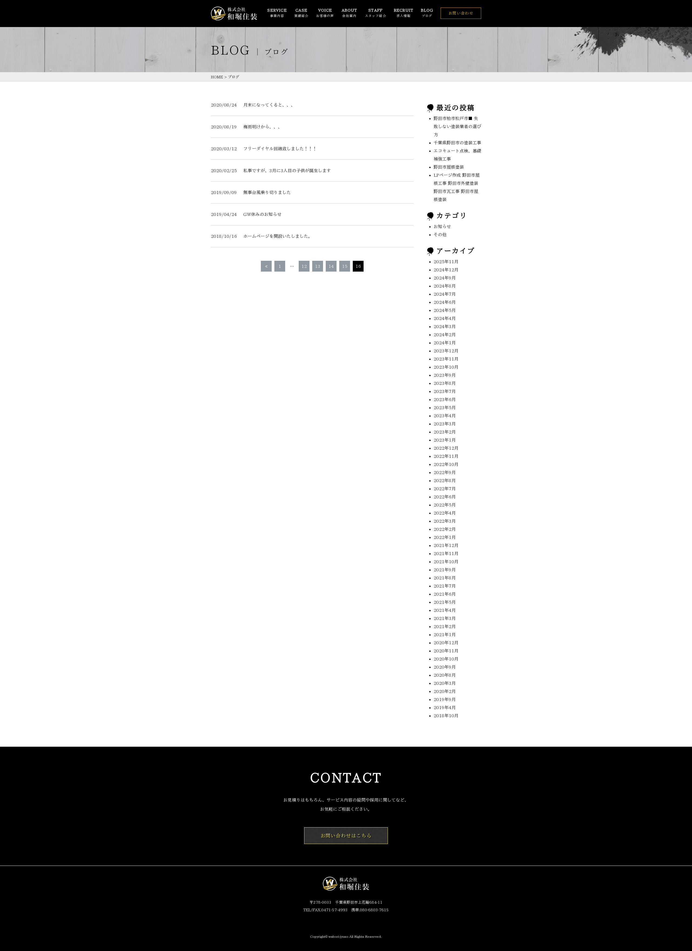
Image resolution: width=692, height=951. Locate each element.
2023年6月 (445, 399)
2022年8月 (445, 480)
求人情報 (403, 12)
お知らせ (442, 226)
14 (331, 266)
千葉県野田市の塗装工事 (457, 143)
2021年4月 (445, 610)
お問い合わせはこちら (346, 835)
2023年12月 (446, 351)
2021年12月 (446, 545)
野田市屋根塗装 (449, 167)
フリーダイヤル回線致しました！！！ (280, 148)
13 (317, 266)
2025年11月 (446, 261)
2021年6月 (445, 594)
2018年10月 (446, 715)
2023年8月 (445, 383)
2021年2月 (445, 626)
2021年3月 (445, 618)
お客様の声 (325, 12)
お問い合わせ (460, 13)
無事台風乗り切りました (267, 192)
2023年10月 (446, 367)
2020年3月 (445, 683)
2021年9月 (445, 570)
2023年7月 (445, 391)
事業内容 (277, 12)
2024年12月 (446, 270)
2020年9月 (445, 667)
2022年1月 (445, 537)
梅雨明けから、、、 (262, 127)
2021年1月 (445, 634)
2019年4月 (445, 707)
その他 (440, 234)
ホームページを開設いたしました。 (277, 236)
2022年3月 (445, 521)
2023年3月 (445, 424)
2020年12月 (446, 642)
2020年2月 (445, 691)
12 (304, 266)
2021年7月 (445, 586)
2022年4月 (445, 513)
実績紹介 (301, 12)
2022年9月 (445, 472)
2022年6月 (445, 497)
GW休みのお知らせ (262, 214)
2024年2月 (445, 334)
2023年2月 (445, 432)
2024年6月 (445, 302)
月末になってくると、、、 (269, 105)
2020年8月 (445, 675)
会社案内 (349, 12)
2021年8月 (445, 578)
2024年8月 (445, 286)
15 (344, 266)
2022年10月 (446, 464)
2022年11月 (446, 456)
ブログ (427, 12)
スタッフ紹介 (375, 12)
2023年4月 (445, 415)
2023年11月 (446, 359)
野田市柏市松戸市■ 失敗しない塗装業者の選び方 (457, 126)
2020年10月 (446, 659)
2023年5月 (445, 407)
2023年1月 (445, 440)
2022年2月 (445, 529)
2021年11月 (446, 553)
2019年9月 (445, 699)
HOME (217, 77)
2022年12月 (446, 448)
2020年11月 (446, 651)
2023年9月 (445, 375)
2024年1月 (445, 343)
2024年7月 (445, 294)
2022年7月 (445, 488)
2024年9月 (445, 278)
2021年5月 (445, 602)
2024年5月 (445, 310)
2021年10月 (446, 561)
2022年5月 (445, 505)
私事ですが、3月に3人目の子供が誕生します (287, 170)
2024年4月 (445, 318)
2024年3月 (445, 326)
